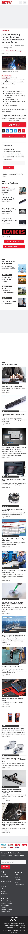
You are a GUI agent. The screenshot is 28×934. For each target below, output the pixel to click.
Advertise (21, 924)
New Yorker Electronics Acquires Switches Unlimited (8, 291)
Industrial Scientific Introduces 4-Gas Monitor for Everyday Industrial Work (13, 729)
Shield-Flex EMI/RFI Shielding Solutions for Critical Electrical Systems (13, 636)
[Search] (20, 2)
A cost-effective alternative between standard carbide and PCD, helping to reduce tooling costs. (14, 419)
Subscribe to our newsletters (14, 124)
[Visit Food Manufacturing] (10, 845)
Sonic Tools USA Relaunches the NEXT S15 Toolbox (9, 220)
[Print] (3, 130)
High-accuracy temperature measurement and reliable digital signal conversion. (13, 513)
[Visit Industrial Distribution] (3, 847)
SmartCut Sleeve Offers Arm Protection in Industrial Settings (14, 571)
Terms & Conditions (19, 925)
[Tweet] (15, 130)
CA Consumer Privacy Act (12, 927)
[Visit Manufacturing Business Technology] (17, 847)
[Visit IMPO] (24, 845)
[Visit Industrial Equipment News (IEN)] (17, 845)
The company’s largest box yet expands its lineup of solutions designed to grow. (14, 484)
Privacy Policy (9, 925)
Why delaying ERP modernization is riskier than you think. (13, 389)
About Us (6, 924)
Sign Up (5, 867)
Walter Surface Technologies (14, 51)
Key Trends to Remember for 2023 (8, 267)
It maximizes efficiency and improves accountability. (12, 703)
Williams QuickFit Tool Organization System (12, 699)
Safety (4, 725)
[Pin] (19, 130)
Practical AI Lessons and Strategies (9, 302)
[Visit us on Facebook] (11, 920)
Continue (8, 167)
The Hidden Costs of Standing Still (12, 386)
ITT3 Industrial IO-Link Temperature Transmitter (12, 509)
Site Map (22, 927)
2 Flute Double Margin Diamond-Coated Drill (8, 198)
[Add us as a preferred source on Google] (23, 130)
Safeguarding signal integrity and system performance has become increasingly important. (13, 640)
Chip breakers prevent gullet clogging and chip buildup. (13, 829)
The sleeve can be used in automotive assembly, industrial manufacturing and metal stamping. (12, 576)
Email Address (7, 159)
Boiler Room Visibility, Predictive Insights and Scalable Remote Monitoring (9, 210)
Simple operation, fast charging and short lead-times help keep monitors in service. (13, 733)
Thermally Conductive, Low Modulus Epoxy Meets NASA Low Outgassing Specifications (12, 603)
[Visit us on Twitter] (15, 920)
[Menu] (24, 2)
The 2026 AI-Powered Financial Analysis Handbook (8, 190)
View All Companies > (14, 241)
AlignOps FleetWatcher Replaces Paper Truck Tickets (14, 539)
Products (5, 31)
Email (2, 859)
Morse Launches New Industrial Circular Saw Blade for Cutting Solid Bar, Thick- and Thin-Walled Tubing (14, 824)
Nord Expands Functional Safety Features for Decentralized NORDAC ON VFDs (14, 760)
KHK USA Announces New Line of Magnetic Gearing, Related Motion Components (12, 791)
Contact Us (14, 924)
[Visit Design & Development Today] (3, 845)
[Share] (7, 130)
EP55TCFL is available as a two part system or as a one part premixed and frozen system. (14, 609)
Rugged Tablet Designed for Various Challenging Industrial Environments (7, 279)
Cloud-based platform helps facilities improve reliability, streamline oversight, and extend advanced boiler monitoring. (14, 453)
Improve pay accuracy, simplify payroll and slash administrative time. (13, 543)
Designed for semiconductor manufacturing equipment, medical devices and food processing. (14, 796)
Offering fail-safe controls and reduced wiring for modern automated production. (13, 764)
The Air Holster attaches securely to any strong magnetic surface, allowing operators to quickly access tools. (14, 670)
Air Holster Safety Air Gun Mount (11, 667)
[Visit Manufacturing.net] (10, 847)
